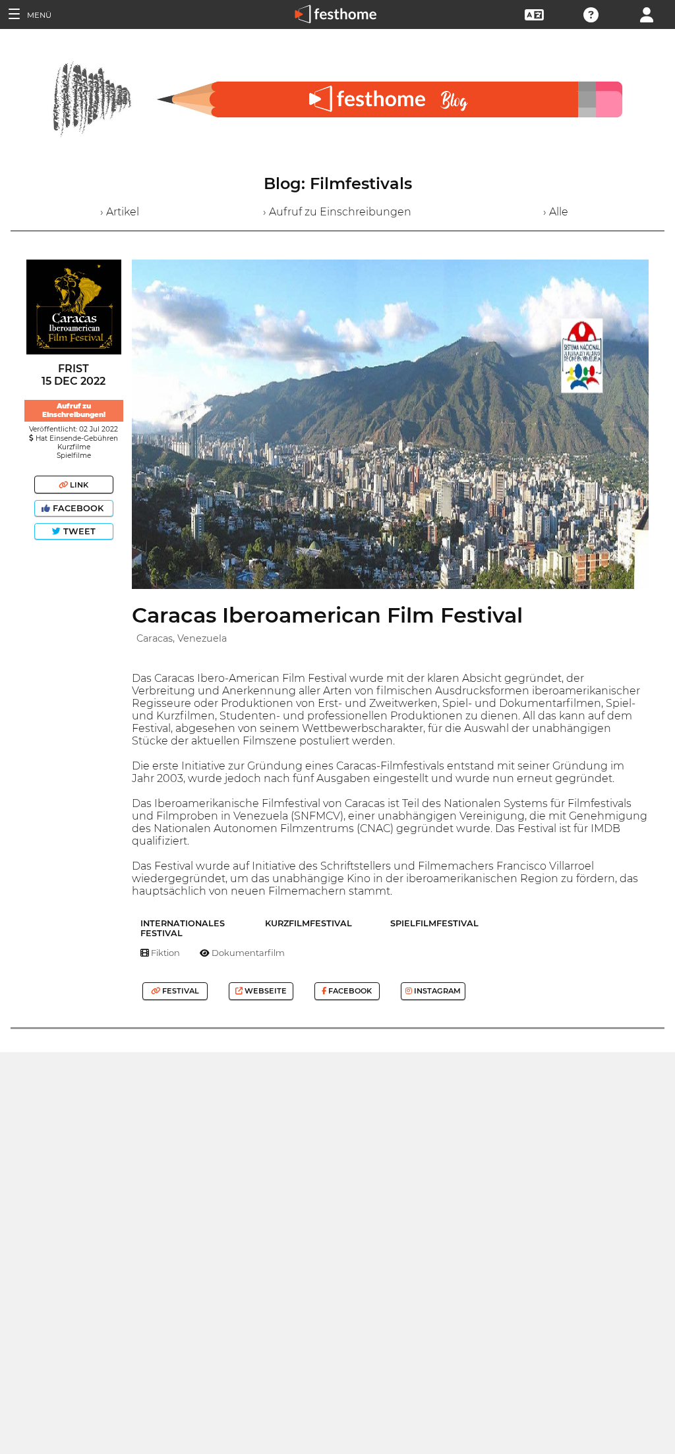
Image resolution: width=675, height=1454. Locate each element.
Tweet (78, 531)
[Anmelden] (646, 13)
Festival (179, 990)
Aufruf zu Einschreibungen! (73, 410)
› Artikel (119, 212)
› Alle (555, 212)
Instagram (436, 990)
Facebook (78, 508)
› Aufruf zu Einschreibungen (337, 212)
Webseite (265, 990)
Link (78, 484)
